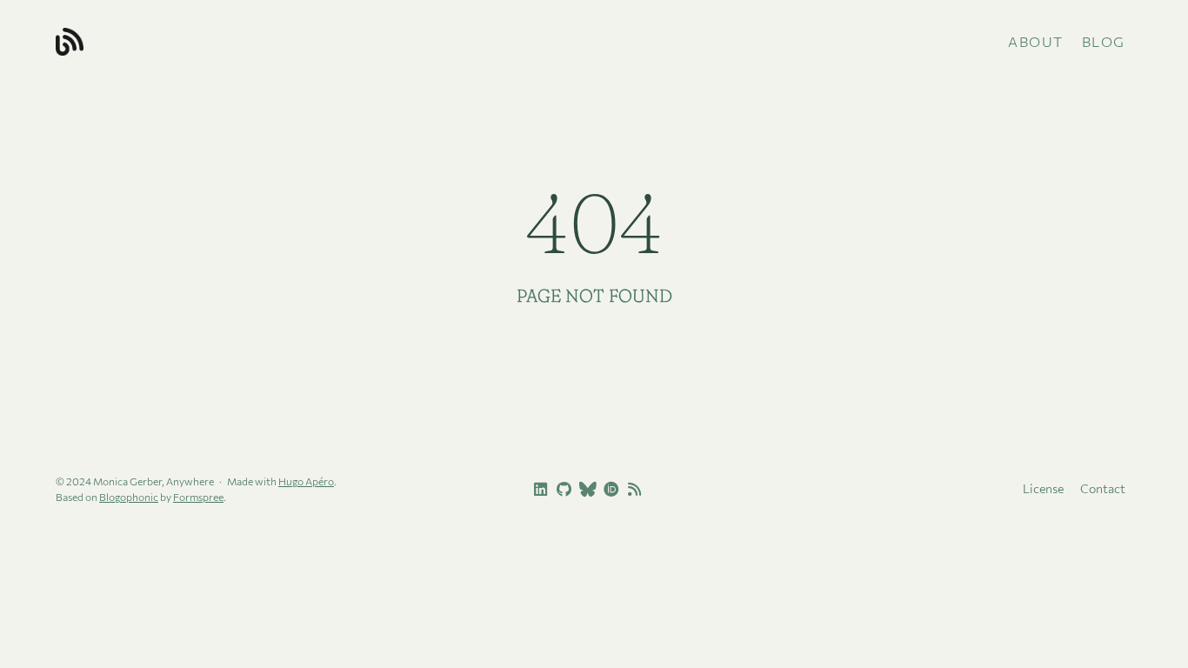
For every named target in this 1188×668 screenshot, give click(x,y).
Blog (1103, 41)
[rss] (632, 490)
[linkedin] (538, 490)
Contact (1102, 488)
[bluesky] (585, 490)
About (1036, 41)
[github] (562, 490)
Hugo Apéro (306, 481)
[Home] (233, 42)
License (1043, 488)
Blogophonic (128, 497)
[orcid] (609, 490)
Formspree (198, 497)
